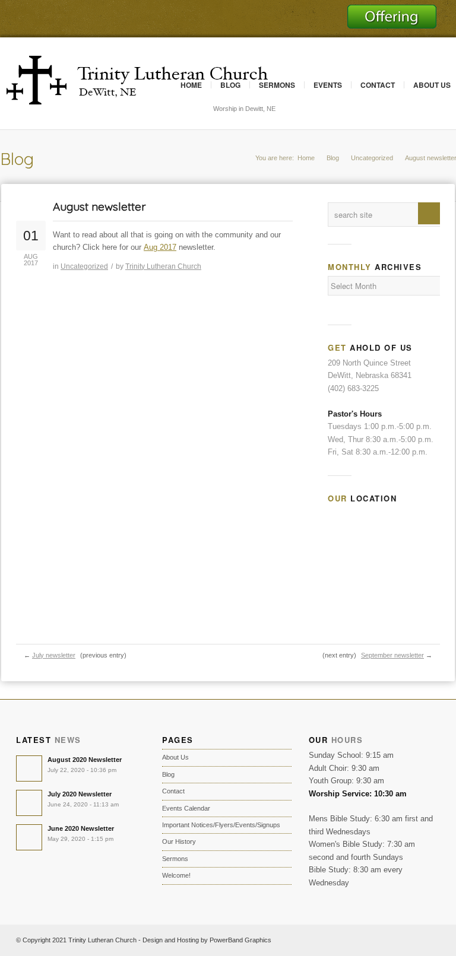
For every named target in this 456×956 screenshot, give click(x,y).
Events (328, 84)
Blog (230, 84)
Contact (377, 84)
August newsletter (99, 206)
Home (191, 84)
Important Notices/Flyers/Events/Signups (221, 824)
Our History (179, 841)
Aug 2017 (160, 247)
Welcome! (176, 875)
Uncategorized (372, 157)
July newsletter (53, 655)
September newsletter (392, 655)
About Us (175, 757)
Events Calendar (186, 808)
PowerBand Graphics (240, 940)
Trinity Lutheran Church (163, 266)
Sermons (277, 84)
